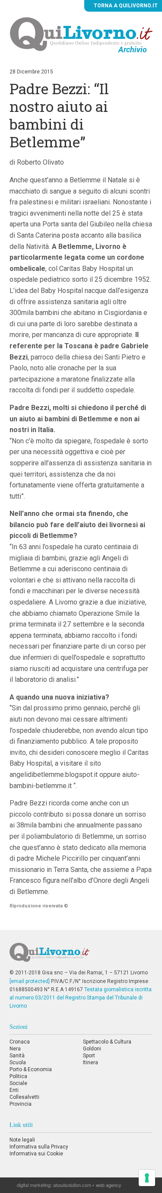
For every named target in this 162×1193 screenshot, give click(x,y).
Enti (14, 1090)
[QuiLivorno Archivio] (81, 34)
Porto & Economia (31, 1069)
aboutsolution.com (72, 1184)
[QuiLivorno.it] (81, 956)
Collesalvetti (24, 1097)
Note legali (22, 1140)
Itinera (90, 1062)
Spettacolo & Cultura (107, 1042)
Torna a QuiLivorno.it (125, 6)
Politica (18, 1076)
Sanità (17, 1056)
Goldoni (92, 1049)
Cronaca (20, 1042)
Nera (15, 1049)
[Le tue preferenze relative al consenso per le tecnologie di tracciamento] (147, 1178)
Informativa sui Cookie (36, 1154)
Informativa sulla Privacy (39, 1147)
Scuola (18, 1062)
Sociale (18, 1083)
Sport (89, 1056)
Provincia (21, 1104)
